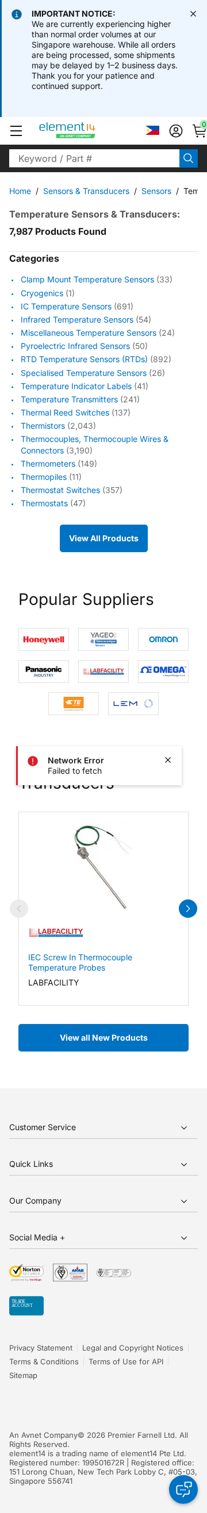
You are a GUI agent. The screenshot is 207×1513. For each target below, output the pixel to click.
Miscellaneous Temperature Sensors (88, 332)
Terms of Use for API (126, 1361)
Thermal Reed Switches (65, 412)
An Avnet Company (43, 1435)
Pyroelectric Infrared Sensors (75, 346)
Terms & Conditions (44, 1361)
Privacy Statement (40, 1347)
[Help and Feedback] (183, 1489)
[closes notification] (193, 14)
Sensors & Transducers (86, 191)
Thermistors (43, 425)
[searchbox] (94, 158)
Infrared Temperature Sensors (77, 319)
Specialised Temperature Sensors (84, 373)
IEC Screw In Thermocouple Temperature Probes (80, 962)
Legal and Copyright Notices (132, 1347)
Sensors (156, 191)
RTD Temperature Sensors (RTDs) (84, 359)
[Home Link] (88, 131)
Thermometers (48, 463)
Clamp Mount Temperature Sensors (87, 280)
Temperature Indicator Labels (76, 386)
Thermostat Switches (60, 490)
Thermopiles (44, 477)
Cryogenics (42, 293)
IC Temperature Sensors (66, 306)
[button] (16, 131)
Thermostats (44, 503)
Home (20, 191)
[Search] (188, 158)
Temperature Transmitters (69, 399)
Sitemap (23, 1375)
